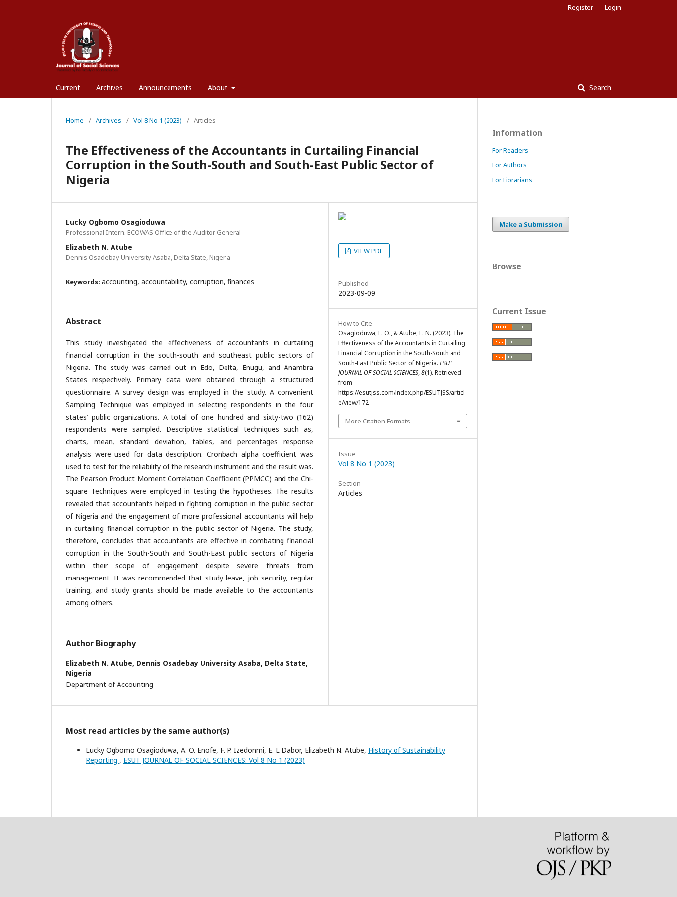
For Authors (509, 164)
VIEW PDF (367, 250)
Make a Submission (531, 224)
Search (599, 87)
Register (580, 7)
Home (75, 120)
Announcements (165, 87)
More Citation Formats (377, 421)
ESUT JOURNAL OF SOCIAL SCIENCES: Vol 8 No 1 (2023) (214, 760)
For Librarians (512, 179)
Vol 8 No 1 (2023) (157, 120)
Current (68, 87)
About (218, 87)
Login (613, 7)
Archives (109, 87)
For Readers (510, 150)
